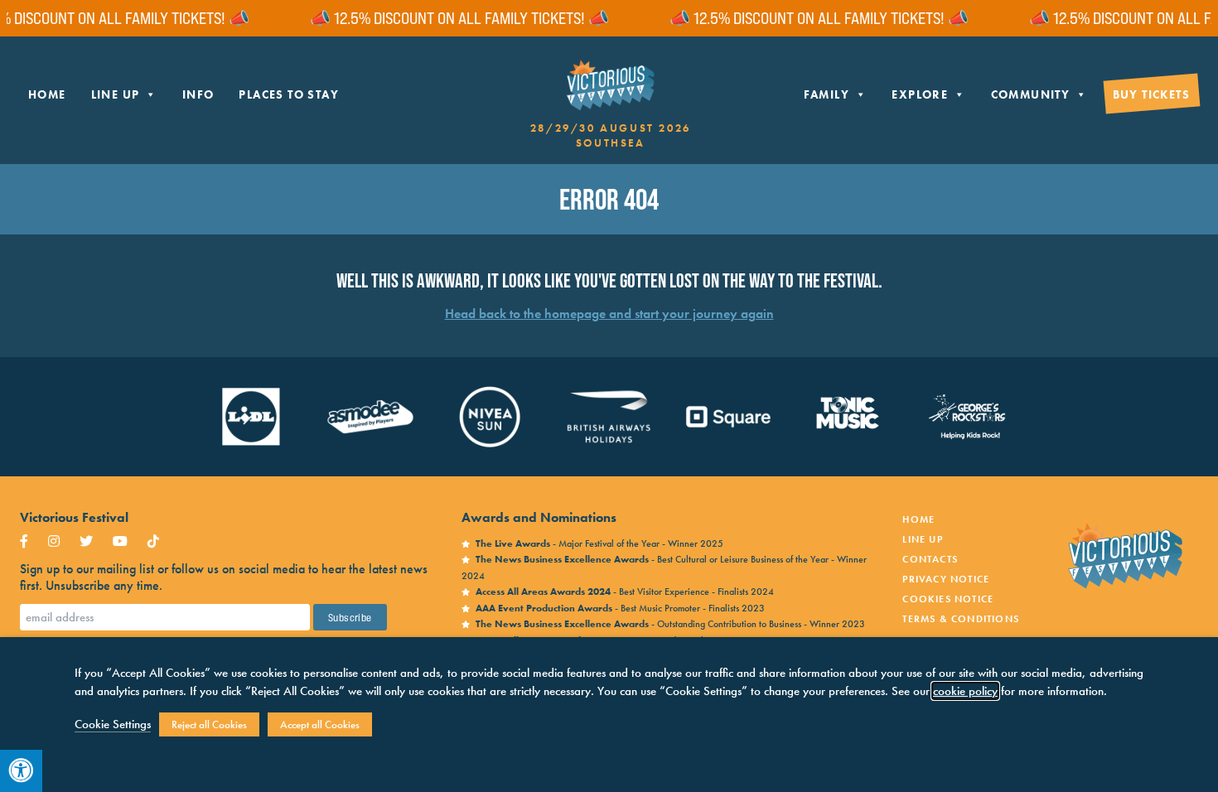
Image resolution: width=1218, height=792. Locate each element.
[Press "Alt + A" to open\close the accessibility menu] (21, 771)
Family (826, 94)
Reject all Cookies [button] (209, 724)
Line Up (115, 94)
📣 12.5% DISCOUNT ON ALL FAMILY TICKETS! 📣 (445, 18)
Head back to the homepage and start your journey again (609, 313)
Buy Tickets (1151, 94)
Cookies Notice (947, 599)
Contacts (930, 559)
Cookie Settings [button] (113, 724)
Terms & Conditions (960, 618)
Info (198, 94)
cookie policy (965, 690)
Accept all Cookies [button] (320, 724)
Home (47, 94)
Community (1031, 94)
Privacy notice (945, 579)
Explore (920, 94)
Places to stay (289, 94)
